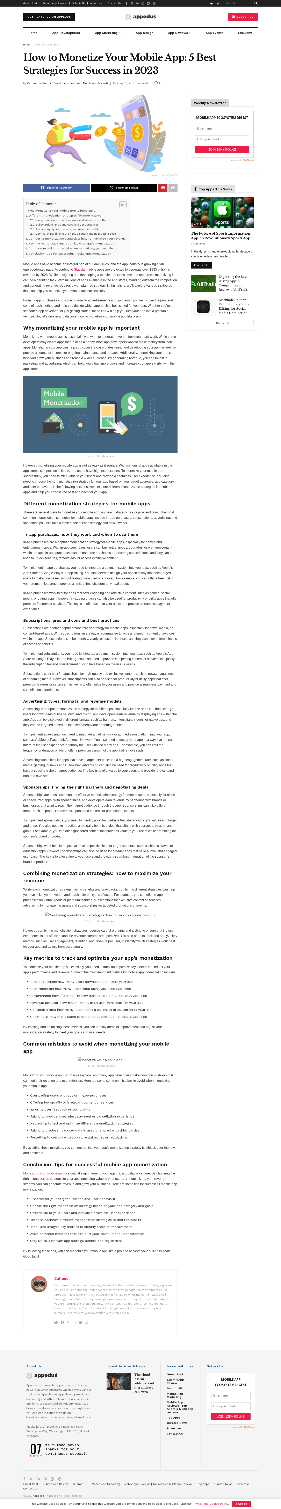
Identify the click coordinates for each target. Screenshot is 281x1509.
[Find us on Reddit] (148, 3)
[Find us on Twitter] (131, 3)
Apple (198, 224)
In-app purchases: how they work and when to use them (72, 220)
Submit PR (174, 1388)
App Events (214, 33)
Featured (75, 83)
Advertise (174, 1428)
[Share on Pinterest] (162, 188)
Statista (79, 269)
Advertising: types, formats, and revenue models (68, 229)
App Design (144, 33)
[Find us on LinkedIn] (137, 3)
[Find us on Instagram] (143, 3)
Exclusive (245, 33)
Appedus (38, 1495)
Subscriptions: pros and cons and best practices (67, 224)
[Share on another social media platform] (173, 188)
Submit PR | (80, 3)
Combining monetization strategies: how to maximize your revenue (77, 238)
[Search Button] (255, 3)
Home (32, 33)
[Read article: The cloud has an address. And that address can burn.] (119, 1381)
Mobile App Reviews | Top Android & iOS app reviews (180, 1407)
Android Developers (47, 44)
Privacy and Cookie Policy (210, 1503)
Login (216, 3)
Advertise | (97, 3)
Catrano (32, 83)
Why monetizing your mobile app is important (61, 210)
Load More (222, 323)
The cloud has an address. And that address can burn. (144, 1383)
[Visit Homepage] (140, 17)
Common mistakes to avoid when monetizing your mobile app (74, 248)
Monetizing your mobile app (43, 1173)
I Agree (241, 1503)
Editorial (200, 243)
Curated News (177, 1422)
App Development (66, 33)
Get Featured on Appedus (49, 16)
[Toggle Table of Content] (120, 204)
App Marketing (106, 33)
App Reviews (178, 33)
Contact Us (114, 3)
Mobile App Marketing (97, 83)
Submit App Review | (56, 3)
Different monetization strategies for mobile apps (65, 215)
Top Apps (173, 1417)
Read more (203, 264)
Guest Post (175, 1374)
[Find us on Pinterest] (154, 3)
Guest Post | (31, 3)
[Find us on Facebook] (127, 3)
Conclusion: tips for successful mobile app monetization (70, 253)
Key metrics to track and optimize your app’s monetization (71, 243)
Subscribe (244, 16)
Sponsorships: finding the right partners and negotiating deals (76, 233)
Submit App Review (175, 1381)
